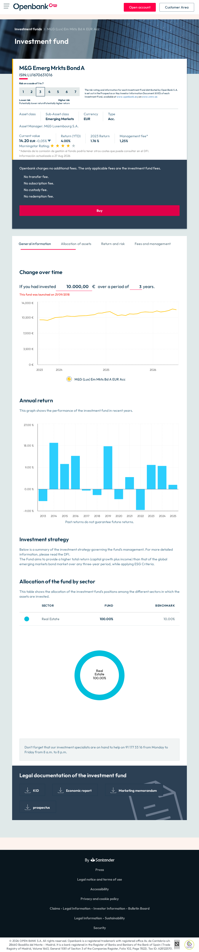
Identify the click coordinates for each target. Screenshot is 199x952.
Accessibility (99, 889)
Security (99, 928)
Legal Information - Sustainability (99, 918)
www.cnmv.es (149, 96)
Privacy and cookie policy (100, 899)
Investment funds (28, 29)
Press (99, 870)
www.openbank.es (127, 96)
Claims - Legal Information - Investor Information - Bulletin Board (99, 908)
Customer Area (177, 7)
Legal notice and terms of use (99, 879)
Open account (139, 7)
